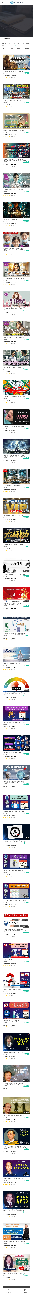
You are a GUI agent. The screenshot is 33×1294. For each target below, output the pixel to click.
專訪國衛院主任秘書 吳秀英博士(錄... (13, 1052)
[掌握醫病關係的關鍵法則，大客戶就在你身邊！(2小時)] (16, 299)
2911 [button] (13, 995)
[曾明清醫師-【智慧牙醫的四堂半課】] (16, 772)
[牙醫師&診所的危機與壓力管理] (16, 654)
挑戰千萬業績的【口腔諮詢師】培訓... (14, 338)
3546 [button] (13, 610)
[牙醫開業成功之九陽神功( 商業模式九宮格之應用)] (16, 535)
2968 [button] (13, 906)
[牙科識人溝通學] (16, 950)
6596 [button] (13, 373)
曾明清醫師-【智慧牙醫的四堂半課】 (13, 782)
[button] (30, 3)
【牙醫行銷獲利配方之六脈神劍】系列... (14, 574)
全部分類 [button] (4, 43)
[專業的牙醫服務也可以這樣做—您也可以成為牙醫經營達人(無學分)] (16, 1231)
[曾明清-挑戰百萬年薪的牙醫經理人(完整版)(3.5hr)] (16, 921)
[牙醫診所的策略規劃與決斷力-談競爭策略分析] (16, 446)
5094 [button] (13, 343)
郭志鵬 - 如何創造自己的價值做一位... (14, 1115)
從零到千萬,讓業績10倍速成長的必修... (14, 249)
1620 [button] (13, 936)
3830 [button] (13, 669)
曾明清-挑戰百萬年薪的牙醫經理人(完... (14, 930)
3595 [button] (13, 847)
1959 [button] (13, 580)
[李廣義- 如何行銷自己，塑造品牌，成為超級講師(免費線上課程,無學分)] (16, 1136)
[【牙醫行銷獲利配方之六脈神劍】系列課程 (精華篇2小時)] (16, 565)
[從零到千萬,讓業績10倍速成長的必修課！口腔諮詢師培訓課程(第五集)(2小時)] (16, 239)
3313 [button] (13, 432)
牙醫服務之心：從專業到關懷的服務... (14, 426)
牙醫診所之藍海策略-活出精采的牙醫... (14, 486)
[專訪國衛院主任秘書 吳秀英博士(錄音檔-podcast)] (16, 1042)
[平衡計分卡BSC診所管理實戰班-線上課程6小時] (16, 91)
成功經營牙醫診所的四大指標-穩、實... (14, 693)
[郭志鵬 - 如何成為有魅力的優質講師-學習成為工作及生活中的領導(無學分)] (16, 1200)
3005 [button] (13, 314)
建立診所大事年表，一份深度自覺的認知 (15, 900)
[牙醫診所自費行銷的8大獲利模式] (16, 594)
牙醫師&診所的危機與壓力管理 (12, 663)
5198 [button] (13, 491)
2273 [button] (13, 521)
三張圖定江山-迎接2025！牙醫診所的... (14, 160)
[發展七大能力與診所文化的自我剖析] (16, 861)
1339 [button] (13, 758)
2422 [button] (13, 1184)
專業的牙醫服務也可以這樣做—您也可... (14, 1242)
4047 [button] (13, 1027)
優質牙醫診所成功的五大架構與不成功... (14, 723)
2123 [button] (13, 77)
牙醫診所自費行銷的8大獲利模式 (12, 604)
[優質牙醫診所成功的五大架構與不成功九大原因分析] (16, 713)
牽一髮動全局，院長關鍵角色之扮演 (13, 811)
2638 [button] (13, 403)
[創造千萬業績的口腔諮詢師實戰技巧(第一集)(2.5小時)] (16, 358)
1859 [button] (13, 195)
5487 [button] (13, 225)
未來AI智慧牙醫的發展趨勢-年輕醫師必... (15, 1084)
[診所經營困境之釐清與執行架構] (16, 980)
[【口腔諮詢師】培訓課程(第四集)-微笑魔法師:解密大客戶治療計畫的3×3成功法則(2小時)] (16, 269)
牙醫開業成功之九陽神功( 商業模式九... (14, 545)
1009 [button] (13, 699)
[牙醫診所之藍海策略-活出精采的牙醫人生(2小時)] (16, 476)
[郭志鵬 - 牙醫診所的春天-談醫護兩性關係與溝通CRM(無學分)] (16, 1168)
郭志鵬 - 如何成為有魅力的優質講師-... (14, 1210)
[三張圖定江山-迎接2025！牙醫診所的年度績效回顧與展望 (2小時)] (16, 150)
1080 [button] (13, 640)
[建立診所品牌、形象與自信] (16, 1010)
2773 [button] (13, 877)
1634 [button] (13, 166)
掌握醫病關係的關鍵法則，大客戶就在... (14, 308)
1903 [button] (13, 255)
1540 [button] (13, 136)
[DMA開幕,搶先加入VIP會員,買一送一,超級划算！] (16, 506)
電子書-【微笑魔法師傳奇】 (11, 219)
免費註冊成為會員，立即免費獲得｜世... (14, 71)
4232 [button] (13, 1058)
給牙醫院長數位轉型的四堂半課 (12, 752)
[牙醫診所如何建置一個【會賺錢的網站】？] (16, 624)
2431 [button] (13, 551)
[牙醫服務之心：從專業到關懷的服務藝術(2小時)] (16, 417)
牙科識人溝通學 (7, 960)
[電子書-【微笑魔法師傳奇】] (16, 210)
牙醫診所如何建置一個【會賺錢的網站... (14, 634)
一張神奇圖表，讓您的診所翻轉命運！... (14, 130)
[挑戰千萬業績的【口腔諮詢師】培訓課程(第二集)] (16, 328)
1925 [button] (13, 107)
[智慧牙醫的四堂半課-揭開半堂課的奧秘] (16, 832)
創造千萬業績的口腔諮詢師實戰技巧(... (14, 367)
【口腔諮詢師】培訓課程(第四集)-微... (14, 278)
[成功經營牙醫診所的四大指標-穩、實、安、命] (16, 684)
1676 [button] (13, 729)
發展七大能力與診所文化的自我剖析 (13, 871)
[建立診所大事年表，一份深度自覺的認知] (16, 891)
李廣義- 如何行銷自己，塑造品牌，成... (14, 1147)
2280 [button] (13, 1279)
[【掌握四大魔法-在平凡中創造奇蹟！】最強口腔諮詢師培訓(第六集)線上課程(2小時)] (16, 180)
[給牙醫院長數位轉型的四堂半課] (16, 743)
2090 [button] (13, 284)
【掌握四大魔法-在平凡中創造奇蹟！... (14, 190)
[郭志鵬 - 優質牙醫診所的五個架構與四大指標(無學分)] (16, 1263)
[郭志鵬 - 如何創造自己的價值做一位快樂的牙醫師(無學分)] (16, 1105)
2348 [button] (13, 965)
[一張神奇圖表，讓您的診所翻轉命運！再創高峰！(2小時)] (16, 121)
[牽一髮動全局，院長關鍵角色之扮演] (16, 802)
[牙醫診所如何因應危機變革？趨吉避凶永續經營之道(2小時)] (16, 387)
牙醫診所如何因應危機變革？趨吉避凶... (14, 397)
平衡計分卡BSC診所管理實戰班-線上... (14, 101)
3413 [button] (13, 1216)
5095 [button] (13, 1090)
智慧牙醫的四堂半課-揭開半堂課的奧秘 (14, 841)
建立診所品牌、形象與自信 (11, 1021)
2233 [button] (13, 1121)
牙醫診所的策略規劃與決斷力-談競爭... (14, 456)
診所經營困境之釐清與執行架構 (12, 989)
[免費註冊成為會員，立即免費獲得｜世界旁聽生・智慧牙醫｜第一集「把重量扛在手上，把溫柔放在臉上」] (16, 62)
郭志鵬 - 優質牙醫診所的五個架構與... (14, 1273)
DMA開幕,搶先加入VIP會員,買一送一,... (14, 515)
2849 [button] (13, 788)
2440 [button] (13, 1247)
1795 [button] (13, 462)
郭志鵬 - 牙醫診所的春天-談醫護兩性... (14, 1178)
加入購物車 (26, 102)
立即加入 (27, 73)
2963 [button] (13, 817)
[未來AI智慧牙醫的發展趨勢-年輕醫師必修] (16, 1073)
